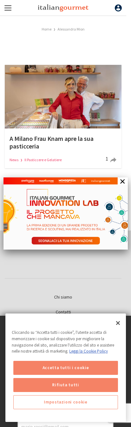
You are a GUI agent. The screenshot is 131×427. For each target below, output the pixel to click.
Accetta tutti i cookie (66, 367)
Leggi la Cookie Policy (88, 351)
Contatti (63, 312)
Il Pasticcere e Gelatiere (43, 159)
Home (47, 29)
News (14, 159)
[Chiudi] (118, 323)
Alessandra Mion (71, 29)
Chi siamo (63, 297)
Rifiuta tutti (65, 385)
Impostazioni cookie (65, 402)
